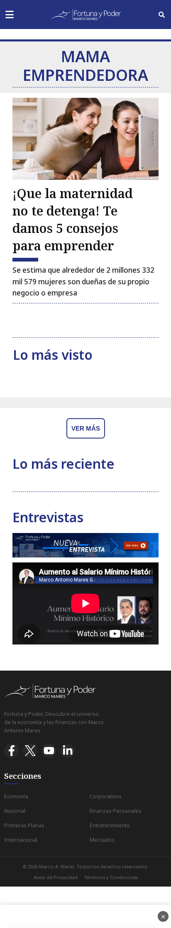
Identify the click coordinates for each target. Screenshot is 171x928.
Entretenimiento (110, 825)
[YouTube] (49, 751)
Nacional (14, 810)
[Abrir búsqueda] (161, 14)
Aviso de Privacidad (56, 877)
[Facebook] (11, 751)
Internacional (20, 839)
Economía (16, 796)
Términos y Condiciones (111, 877)
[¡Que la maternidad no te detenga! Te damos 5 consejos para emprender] (85, 139)
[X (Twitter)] (30, 751)
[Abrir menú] (9, 14)
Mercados (102, 839)
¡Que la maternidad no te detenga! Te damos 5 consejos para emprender (72, 219)
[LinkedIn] (67, 751)
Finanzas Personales (116, 810)
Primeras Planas (24, 825)
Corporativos (106, 796)
